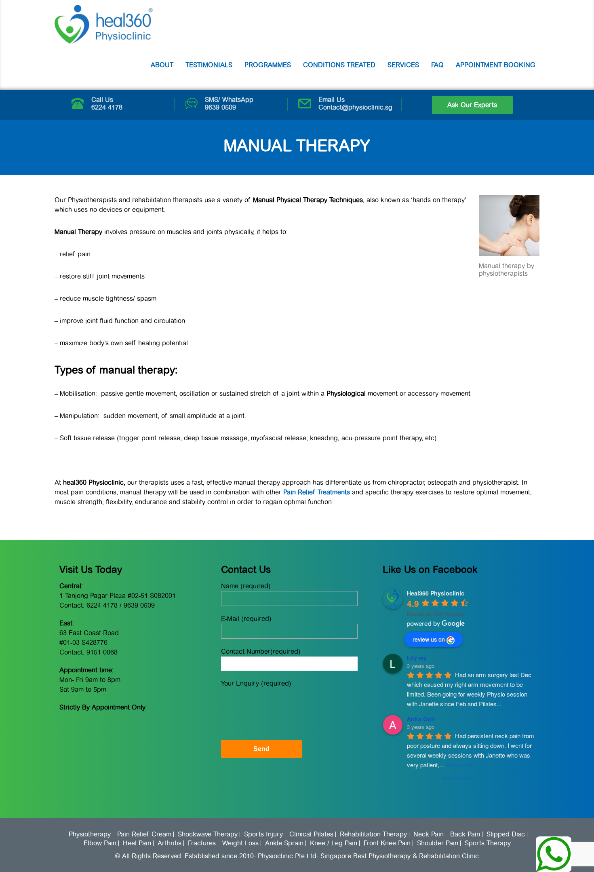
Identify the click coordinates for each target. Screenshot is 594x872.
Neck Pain (428, 834)
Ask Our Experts (472, 105)
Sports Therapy (488, 843)
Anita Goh (421, 719)
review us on (429, 639)
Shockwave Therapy (208, 834)
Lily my (417, 658)
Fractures (202, 843)
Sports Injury (263, 834)
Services (403, 65)
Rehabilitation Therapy (373, 834)
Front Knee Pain (387, 843)
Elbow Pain (100, 843)
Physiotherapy (90, 834)
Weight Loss (240, 843)
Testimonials (208, 65)
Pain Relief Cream (144, 834)
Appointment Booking (495, 65)
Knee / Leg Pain (333, 843)
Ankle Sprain (284, 843)
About (162, 65)
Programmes (267, 65)
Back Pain (465, 834)
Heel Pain (137, 843)
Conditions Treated (339, 65)
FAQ (437, 65)
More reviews (458, 778)
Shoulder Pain (437, 843)
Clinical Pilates (311, 834)
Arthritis (169, 843)
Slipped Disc (506, 834)
